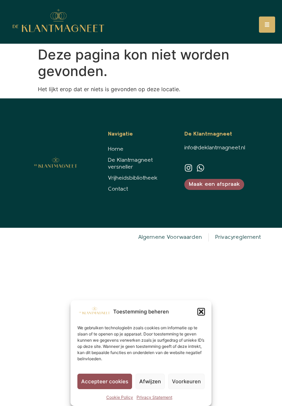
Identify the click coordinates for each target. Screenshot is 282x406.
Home (115, 149)
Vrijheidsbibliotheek (133, 178)
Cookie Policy (119, 397)
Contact (118, 189)
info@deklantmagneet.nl (214, 148)
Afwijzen (150, 381)
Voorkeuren (186, 381)
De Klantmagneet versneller (130, 164)
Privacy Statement (154, 397)
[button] (201, 311)
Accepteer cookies (104, 381)
